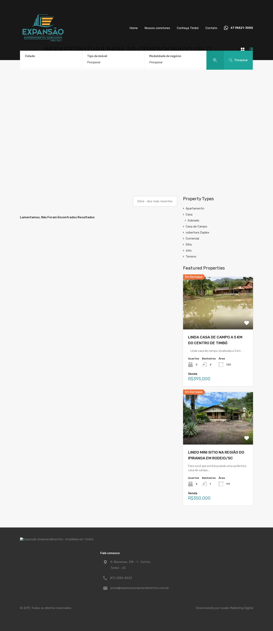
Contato (211, 28)
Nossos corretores (157, 28)
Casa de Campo (196, 226)
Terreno (191, 256)
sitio (189, 250)
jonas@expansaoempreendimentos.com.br (135, 588)
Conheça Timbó (188, 28)
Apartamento (195, 208)
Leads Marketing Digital (237, 608)
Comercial (192, 238)
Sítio (189, 244)
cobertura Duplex (197, 232)
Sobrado (193, 220)
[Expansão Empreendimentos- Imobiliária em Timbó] (43, 49)
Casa (189, 214)
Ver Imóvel (218, 319)
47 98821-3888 (241, 28)
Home (134, 28)
